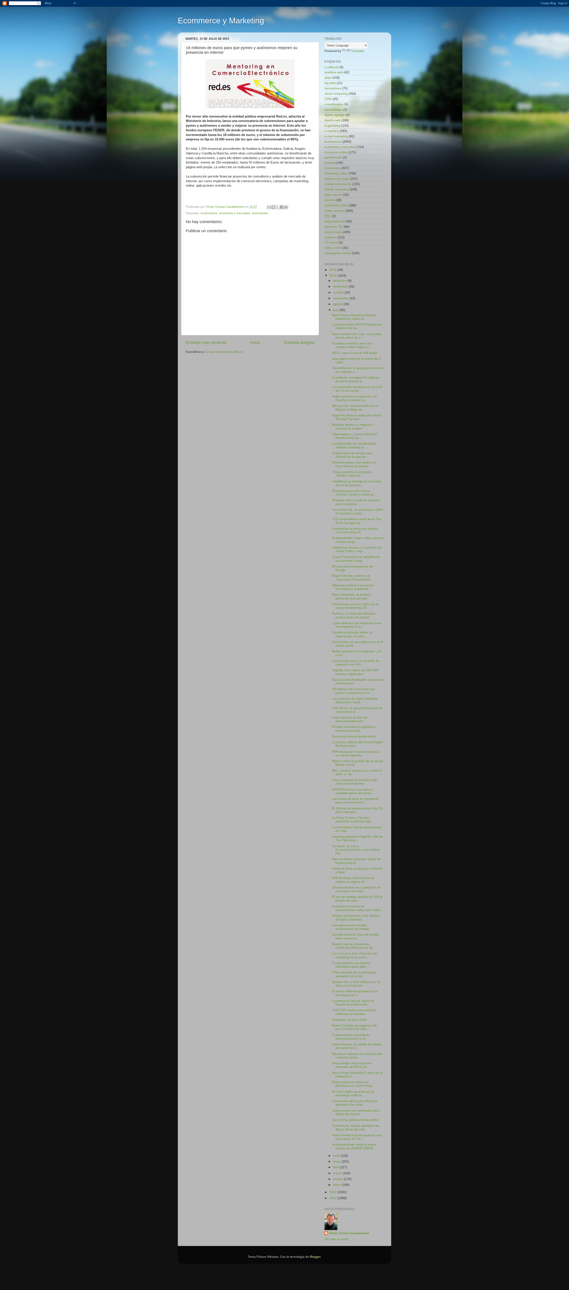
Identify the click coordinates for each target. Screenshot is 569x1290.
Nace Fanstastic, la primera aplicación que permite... (351, 596)
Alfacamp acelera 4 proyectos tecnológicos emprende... (353, 587)
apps (328, 77)
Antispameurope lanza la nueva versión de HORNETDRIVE (354, 1146)
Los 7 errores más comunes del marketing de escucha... (354, 955)
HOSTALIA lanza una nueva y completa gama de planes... (353, 791)
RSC (328, 216)
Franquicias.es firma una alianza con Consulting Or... (355, 530)
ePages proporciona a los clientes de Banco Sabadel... (356, 917)
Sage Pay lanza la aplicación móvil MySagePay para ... (356, 417)
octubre (339, 292)
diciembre (340, 280)
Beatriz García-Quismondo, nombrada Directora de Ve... (353, 946)
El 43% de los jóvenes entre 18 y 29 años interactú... (357, 810)
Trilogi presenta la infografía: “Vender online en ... (352, 473)
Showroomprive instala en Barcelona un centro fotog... (353, 1083)
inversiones (260, 213)
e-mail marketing (336, 136)
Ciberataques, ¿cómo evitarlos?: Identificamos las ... (355, 436)
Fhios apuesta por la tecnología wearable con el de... (354, 974)
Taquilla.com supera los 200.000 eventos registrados (355, 672)
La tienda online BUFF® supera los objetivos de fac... (356, 326)
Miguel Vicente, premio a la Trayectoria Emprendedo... (352, 577)
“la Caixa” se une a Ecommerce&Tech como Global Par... (356, 850)
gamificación (333, 157)
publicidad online (336, 205)
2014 (333, 275)
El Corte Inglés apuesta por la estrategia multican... (353, 1093)
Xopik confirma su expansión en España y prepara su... (354, 398)
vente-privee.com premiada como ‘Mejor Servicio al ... (355, 1112)
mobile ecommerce (338, 184)
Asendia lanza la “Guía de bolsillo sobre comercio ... (355, 936)
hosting (330, 162)
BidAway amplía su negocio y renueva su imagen (352, 426)
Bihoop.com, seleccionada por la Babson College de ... (355, 407)
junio (337, 1155)
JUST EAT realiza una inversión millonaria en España (354, 1011)
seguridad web (335, 221)
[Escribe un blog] (273, 207)
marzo (338, 1173)
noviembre (341, 286)
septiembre (341, 298)
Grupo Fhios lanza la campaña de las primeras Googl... (356, 558)
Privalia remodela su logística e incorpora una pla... (354, 728)
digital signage (335, 115)
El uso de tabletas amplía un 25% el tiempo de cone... (357, 898)
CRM (328, 99)
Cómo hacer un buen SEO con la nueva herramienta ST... (355, 606)
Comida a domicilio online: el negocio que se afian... (352, 634)
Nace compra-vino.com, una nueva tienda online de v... (356, 335)
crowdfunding (334, 104)
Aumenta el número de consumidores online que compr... (357, 908)
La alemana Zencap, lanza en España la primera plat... (353, 1002)
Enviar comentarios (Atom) (224, 351)
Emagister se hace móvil (349, 1019)
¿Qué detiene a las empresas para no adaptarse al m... (356, 624)
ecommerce (209, 213)
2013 (333, 1192)
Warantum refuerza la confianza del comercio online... (357, 1055)
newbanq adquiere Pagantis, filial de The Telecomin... (357, 838)
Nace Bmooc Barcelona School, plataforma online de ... (354, 317)
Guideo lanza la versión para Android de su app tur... (352, 454)
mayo (337, 1161)
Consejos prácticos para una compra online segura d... (352, 345)
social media (333, 232)
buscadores (333, 88)
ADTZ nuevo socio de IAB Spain (354, 353)
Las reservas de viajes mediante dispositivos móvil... (355, 700)
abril (336, 1167)
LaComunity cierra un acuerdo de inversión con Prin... (355, 662)
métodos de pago (337, 178)
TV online (331, 242)
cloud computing (336, 93)
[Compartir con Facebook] (282, 207)
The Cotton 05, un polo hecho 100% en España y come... (357, 511)
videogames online (338, 253)
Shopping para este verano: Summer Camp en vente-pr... (354, 492)
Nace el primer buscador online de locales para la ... (356, 860)
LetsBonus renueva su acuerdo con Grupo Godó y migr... (357, 549)
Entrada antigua (299, 342)
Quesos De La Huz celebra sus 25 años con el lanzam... (356, 983)
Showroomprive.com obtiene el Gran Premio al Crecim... (354, 464)
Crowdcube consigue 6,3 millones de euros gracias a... (355, 379)
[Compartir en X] (277, 207)
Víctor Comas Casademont (225, 206)
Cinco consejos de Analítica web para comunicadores (354, 781)
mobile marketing (337, 189)
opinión (330, 200)
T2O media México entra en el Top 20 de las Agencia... (356, 520)
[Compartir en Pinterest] (286, 207)
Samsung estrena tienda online (354, 736)
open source (333, 194)
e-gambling (332, 125)
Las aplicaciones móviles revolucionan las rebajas (351, 927)
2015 (333, 270)
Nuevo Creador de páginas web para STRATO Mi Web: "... (354, 1027)
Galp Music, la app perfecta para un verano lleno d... (357, 709)
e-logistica (332, 131)
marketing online (336, 173)
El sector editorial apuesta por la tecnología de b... (354, 993)
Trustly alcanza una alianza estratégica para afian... (351, 964)
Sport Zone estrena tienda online (355, 1120)
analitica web (334, 72)
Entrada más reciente (206, 342)
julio (336, 310)
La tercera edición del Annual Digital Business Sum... (357, 744)
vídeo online (333, 248)
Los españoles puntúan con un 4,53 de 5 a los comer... (357, 388)
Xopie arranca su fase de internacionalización (349, 719)
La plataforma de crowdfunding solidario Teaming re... (354, 445)
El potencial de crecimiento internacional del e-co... (351, 1036)
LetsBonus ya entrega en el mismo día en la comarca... (356, 483)
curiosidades (333, 109)
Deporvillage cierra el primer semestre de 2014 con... (352, 1065)
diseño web (333, 120)
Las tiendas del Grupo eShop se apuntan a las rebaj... (354, 1102)
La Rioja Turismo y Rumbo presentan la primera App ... (353, 819)
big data (330, 83)
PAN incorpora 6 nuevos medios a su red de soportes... (356, 753)
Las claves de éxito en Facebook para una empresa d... (355, 800)
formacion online (336, 152)
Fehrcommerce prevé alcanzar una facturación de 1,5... (357, 1137)
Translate (357, 51)
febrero (338, 1179)
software (331, 237)
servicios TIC (334, 226)
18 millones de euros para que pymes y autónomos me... (353, 690)
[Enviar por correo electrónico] (269, 207)
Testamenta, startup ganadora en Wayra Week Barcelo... (355, 1127)
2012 (333, 1198)
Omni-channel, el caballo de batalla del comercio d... (357, 1046)
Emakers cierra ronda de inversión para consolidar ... (356, 502)
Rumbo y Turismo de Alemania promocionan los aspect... (353, 615)
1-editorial (332, 67)
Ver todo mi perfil (336, 1239)
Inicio (255, 342)
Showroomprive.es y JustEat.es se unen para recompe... (356, 889)
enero (337, 1184)
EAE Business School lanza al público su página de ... (353, 879)
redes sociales (335, 210)
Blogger (315, 1256)
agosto (338, 304)
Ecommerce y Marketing (221, 20)
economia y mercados (234, 213)
